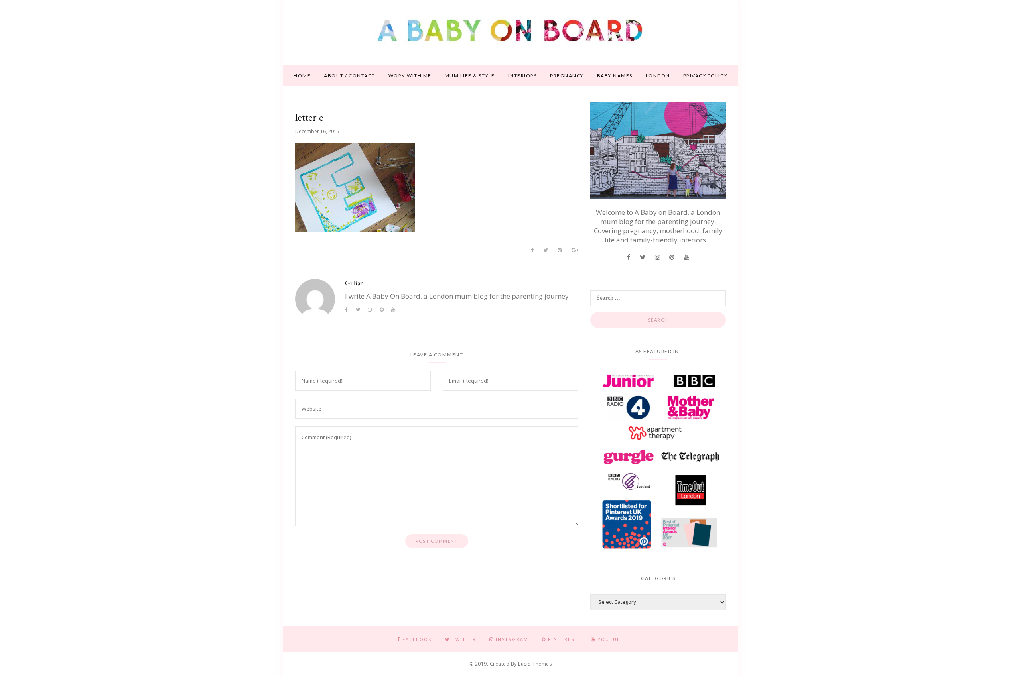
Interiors (522, 76)
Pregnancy (567, 76)
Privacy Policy (705, 76)
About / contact (349, 76)
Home (302, 76)
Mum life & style (470, 76)
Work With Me (410, 76)
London (658, 76)
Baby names (615, 76)
